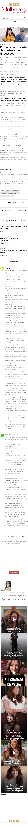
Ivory (6, 434)
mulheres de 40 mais (7, 195)
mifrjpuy (7, 268)
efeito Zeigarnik (5, 161)
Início (9, 25)
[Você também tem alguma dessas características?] (14, 779)
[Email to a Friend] (23, 202)
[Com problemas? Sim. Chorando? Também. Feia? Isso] (14, 619)
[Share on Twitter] (13, 202)
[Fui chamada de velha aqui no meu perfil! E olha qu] (14, 673)
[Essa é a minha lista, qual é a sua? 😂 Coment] (14, 753)
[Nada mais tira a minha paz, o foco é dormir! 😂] (14, 646)
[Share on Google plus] (19, 202)
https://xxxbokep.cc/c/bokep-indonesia (14, 340)
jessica (3, 44)
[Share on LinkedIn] (15, 202)
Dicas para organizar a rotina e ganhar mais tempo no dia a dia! (6, 210)
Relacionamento (15, 25)
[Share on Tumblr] (17, 202)
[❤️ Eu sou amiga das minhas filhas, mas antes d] (14, 699)
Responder (9, 428)
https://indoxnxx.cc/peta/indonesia (13, 487)
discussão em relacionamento (9, 193)
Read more (2, 231)
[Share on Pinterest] (21, 202)
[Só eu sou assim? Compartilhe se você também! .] (14, 726)
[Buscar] (25, 18)
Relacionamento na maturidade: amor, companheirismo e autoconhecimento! (22, 210)
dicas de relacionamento (12, 190)
